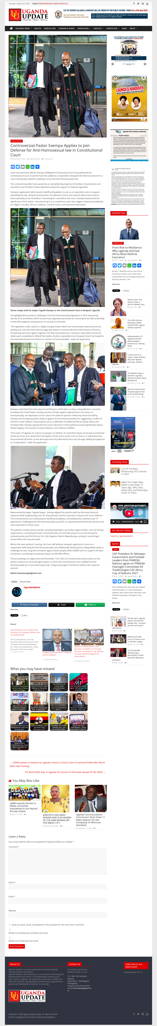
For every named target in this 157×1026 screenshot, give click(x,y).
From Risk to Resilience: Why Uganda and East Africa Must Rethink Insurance (127, 252)
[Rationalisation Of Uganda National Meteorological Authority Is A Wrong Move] (118, 335)
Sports (115, 549)
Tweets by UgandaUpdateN (121, 536)
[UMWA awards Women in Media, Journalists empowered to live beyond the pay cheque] (24, 786)
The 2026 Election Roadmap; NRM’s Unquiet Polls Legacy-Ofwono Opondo (136, 324)
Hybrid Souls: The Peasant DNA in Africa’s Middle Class (136, 302)
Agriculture (50, 28)
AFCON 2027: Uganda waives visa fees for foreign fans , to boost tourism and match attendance (129, 623)
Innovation (83, 28)
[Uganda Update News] (11, 28)
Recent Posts (25, 582)
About (132, 28)
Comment (14, 846)
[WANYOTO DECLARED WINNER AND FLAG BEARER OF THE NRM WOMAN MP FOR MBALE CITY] (55, 786)
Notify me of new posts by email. (24, 940)
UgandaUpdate (35, 159)
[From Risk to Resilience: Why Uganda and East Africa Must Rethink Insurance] (129, 218)
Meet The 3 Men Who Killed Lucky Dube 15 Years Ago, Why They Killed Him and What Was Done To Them (134, 487)
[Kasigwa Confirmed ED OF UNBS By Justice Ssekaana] (57, 640)
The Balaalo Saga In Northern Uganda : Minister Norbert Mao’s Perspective (137, 377)
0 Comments (48, 159)
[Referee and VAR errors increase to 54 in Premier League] (118, 635)
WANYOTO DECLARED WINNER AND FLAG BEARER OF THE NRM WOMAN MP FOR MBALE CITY (57, 818)
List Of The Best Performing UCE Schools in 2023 (134, 471)
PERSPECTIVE (111, 28)
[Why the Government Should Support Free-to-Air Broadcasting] (118, 388)
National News (22, 28)
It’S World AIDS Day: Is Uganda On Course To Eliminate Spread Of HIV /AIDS (65, 772)
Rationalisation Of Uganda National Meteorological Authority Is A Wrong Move (136, 341)
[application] (129, 513)
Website (12, 910)
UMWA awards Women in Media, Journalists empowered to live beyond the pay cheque (23, 807)
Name (12, 882)
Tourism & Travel (67, 28)
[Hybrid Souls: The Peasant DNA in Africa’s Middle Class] (118, 298)
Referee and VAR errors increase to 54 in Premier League (136, 639)
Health (37, 28)
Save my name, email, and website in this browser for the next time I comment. (48, 924)
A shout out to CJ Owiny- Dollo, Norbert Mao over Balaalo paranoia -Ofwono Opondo (128, 359)
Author (14, 582)
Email (12, 896)
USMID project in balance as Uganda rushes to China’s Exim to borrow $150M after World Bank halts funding (57, 764)
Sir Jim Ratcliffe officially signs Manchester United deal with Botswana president (128, 655)
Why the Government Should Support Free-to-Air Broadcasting (136, 391)
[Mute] (141, 521)
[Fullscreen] (145, 521)
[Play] (113, 521)
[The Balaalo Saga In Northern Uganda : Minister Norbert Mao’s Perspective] (118, 372)
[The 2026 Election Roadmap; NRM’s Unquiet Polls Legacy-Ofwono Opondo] (118, 319)
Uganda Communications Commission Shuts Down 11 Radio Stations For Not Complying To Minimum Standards (90, 820)
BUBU (124, 28)
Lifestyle (97, 28)
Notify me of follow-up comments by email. (28, 933)
